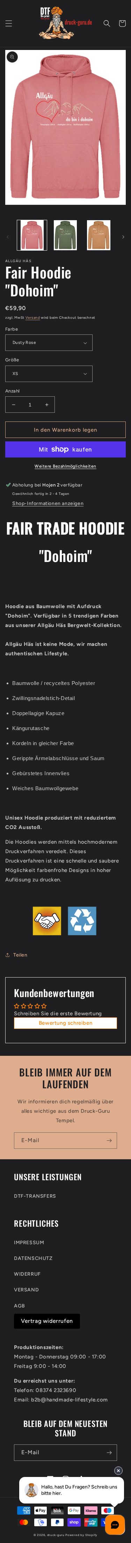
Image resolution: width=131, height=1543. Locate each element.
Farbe (11, 329)
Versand (33, 317)
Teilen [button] (20, 955)
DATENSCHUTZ (33, 1258)
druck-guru (56, 1535)
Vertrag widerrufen (47, 1321)
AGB (19, 1306)
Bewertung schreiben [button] (65, 1023)
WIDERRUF (27, 1274)
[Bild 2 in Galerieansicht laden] (65, 235)
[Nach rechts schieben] (123, 237)
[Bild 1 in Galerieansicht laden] (32, 235)
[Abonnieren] (109, 1140)
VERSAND (26, 1290)
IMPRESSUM (29, 1243)
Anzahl (12, 391)
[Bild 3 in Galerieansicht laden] (99, 235)
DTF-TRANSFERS (35, 1196)
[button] (8, 23)
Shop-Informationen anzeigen (47, 503)
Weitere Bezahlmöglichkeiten (65, 466)
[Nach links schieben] (7, 237)
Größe (12, 359)
